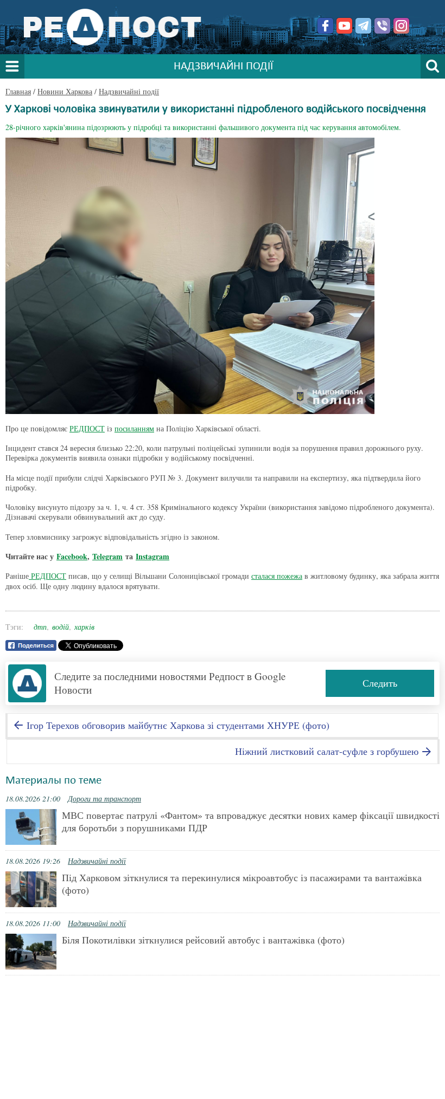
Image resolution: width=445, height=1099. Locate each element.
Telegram (107, 556)
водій (60, 627)
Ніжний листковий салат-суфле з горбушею (328, 751)
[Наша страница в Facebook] (325, 25)
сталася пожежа (276, 576)
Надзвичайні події (129, 91)
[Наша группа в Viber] (382, 25)
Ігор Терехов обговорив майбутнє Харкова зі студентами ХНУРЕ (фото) (176, 725)
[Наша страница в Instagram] (401, 25)
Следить (380, 682)
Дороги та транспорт (104, 798)
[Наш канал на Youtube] (344, 25)
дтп (40, 627)
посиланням (134, 428)
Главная (18, 91)
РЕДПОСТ (87, 428)
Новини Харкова (64, 91)
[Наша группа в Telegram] (363, 25)
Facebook (71, 556)
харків (84, 627)
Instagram (152, 556)
